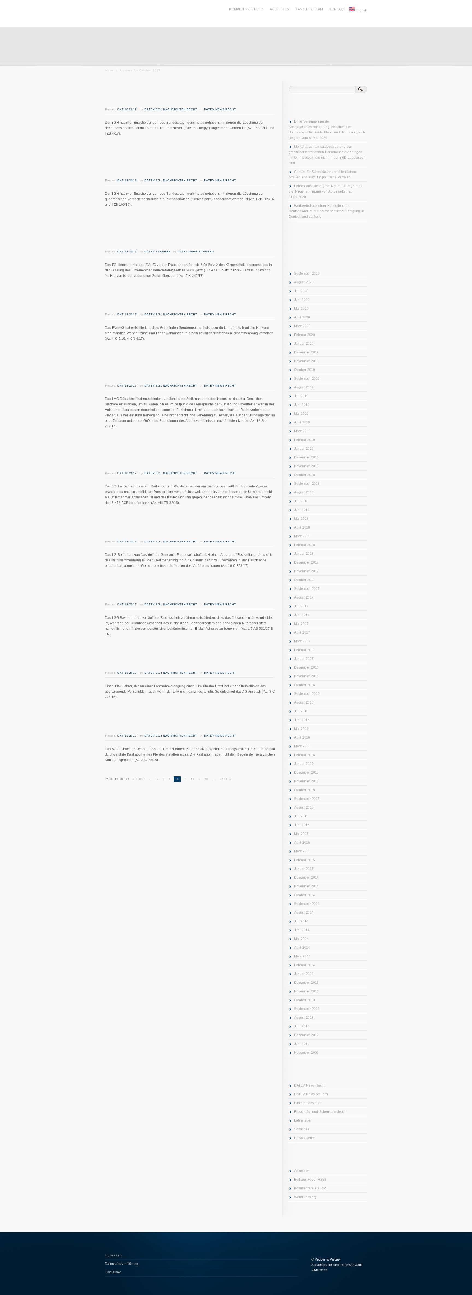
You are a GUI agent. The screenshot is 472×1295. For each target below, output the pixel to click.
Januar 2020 (304, 343)
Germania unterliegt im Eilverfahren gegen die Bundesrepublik (182, 524)
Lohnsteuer (302, 1120)
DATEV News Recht (220, 109)
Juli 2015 (301, 816)
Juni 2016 (301, 720)
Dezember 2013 (306, 983)
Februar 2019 (304, 440)
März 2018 (302, 536)
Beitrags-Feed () (310, 1179)
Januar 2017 (304, 659)
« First (139, 779)
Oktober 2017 (304, 580)
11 (185, 779)
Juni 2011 (301, 1044)
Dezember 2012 (306, 1035)
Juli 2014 (301, 921)
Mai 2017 (301, 624)
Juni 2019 (301, 405)
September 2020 (307, 273)
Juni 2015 (301, 825)
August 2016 (304, 702)
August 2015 (304, 807)
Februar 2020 (304, 335)
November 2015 (306, 781)
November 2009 (306, 1053)
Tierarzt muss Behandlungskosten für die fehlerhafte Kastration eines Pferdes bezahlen (180, 718)
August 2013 (304, 1018)
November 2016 (306, 676)
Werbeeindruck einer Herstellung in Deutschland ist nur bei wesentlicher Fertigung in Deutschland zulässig (326, 211)
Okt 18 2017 (127, 109)
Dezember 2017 (306, 562)
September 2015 (307, 799)
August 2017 (304, 597)
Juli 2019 (301, 396)
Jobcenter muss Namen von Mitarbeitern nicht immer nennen (182, 587)
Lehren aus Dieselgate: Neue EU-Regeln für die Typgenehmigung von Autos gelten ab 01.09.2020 (325, 191)
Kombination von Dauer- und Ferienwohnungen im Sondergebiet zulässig (190, 297)
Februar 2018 (304, 545)
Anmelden (302, 1171)
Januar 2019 (304, 449)
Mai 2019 (301, 414)
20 (206, 779)
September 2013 (307, 1009)
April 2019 (302, 422)
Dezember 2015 (306, 772)
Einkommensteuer (308, 1103)
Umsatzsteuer (304, 1138)
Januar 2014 (304, 974)
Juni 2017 (301, 615)
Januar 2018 (304, 554)
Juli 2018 (301, 501)
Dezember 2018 (306, 457)
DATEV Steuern (157, 251)
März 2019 (302, 431)
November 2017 (306, 571)
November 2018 (306, 466)
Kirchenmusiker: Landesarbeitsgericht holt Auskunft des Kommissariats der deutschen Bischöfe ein (177, 364)
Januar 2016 (304, 764)
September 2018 (307, 484)
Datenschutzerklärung (121, 1264)
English (361, 10)
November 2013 (306, 991)
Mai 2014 (301, 939)
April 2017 (302, 632)
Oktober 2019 (304, 370)
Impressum (113, 1255)
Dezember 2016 (306, 667)
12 (192, 779)
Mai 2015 (301, 834)
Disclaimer (113, 1272)
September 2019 (307, 379)
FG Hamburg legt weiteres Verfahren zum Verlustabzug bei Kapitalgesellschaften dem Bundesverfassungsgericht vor (177, 230)
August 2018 (304, 492)
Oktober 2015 (304, 790)
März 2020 (302, 326)
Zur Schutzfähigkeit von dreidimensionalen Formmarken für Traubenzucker (177, 92)
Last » (225, 779)
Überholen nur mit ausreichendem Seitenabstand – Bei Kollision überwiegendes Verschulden (189, 656)
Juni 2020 (301, 300)
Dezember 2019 (306, 352)
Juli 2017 (301, 606)
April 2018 (302, 527)
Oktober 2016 (304, 685)
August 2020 (304, 282)
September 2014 (307, 904)
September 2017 (307, 589)
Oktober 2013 (304, 1000)
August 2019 (304, 387)
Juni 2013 (301, 1026)
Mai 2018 (301, 519)
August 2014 (304, 912)
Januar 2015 (304, 869)
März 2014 (302, 956)
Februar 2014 (304, 965)
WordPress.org (305, 1197)
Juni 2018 (301, 510)
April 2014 (302, 948)
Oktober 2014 (304, 895)
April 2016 (302, 737)
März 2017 (302, 641)
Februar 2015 (304, 860)
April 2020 (302, 317)
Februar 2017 (304, 650)
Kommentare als (310, 1188)
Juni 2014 (301, 930)
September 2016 (307, 694)
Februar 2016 (304, 755)
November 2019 (306, 361)
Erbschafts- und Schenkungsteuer (320, 1112)
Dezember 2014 (306, 877)
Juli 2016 (301, 711)
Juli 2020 (301, 291)
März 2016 (302, 746)
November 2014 (306, 886)
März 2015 (302, 851)
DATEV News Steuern (196, 251)
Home (109, 70)
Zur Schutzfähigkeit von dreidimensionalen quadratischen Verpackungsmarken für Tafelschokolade (177, 159)
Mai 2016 (301, 729)
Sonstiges (301, 1129)
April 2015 (302, 842)
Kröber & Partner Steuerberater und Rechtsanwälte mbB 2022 (337, 1265)
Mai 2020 (301, 308)
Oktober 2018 (304, 475)
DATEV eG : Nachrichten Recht (170, 109)
